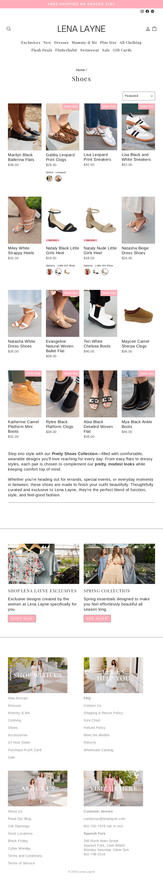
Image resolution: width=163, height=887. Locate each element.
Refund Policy (95, 728)
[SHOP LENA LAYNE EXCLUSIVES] (43, 564)
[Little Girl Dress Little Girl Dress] (49, 271)
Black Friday (18, 841)
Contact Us (92, 705)
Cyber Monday (19, 848)
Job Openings (19, 826)
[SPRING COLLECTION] (119, 564)
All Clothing (131, 42)
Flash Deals (41, 50)
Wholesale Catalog (98, 750)
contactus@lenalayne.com (104, 819)
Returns (90, 742)
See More (97, 618)
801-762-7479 (94, 826)
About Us (15, 811)
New (47, 42)
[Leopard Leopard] (58, 178)
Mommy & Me (84, 42)
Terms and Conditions (25, 856)
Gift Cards (122, 50)
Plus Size (108, 42)
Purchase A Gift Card (24, 750)
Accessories (18, 735)
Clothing (14, 720)
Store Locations (20, 833)
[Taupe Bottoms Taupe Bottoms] (49, 178)
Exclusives (31, 42)
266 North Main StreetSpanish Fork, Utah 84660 (104, 843)
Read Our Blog (19, 819)
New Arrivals (18, 698)
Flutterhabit (66, 50)
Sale (106, 50)
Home (80, 70)
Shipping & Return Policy (103, 713)
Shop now (22, 618)
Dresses (61, 42)
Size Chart (92, 720)
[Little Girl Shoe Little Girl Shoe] (58, 271)
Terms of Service (21, 863)
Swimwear (89, 50)
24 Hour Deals (19, 742)
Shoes (13, 728)
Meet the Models (97, 735)
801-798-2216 (94, 854)
